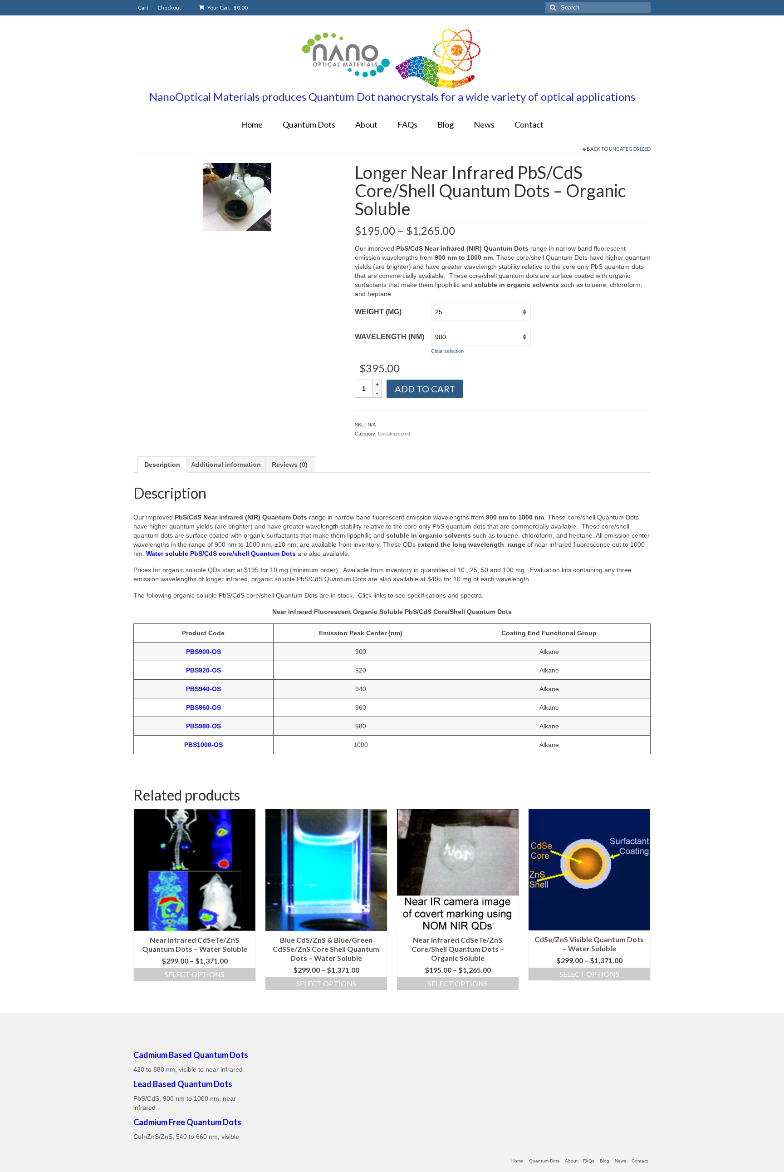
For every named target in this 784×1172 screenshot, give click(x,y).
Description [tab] (162, 464)
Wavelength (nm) (389, 337)
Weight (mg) (378, 312)
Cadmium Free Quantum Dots (187, 1122)
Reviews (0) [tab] (290, 464)
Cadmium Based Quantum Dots (190, 1055)
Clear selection (447, 351)
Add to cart (425, 388)
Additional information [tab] (226, 464)
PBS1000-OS (203, 744)
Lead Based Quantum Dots (182, 1084)
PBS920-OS (203, 670)
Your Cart (227, 7)
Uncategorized (630, 149)
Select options (195, 974)
